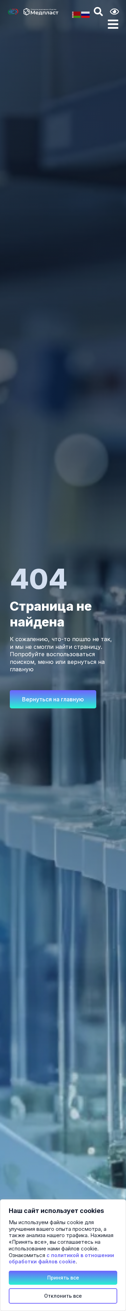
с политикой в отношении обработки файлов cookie (61, 1258)
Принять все (63, 1278)
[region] (63, 1255)
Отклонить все (63, 1296)
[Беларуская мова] (76, 14)
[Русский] (85, 14)
